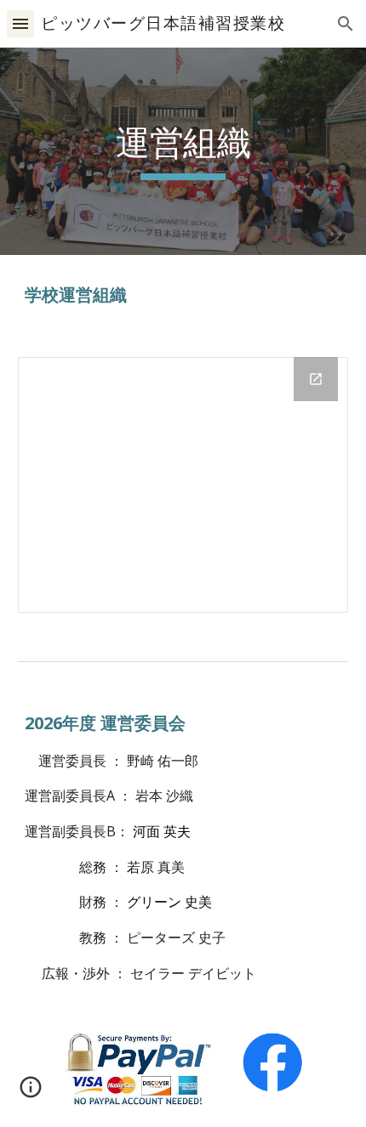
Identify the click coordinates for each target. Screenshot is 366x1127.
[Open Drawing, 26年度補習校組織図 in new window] (316, 379)
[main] (183, 151)
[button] (20, 23)
